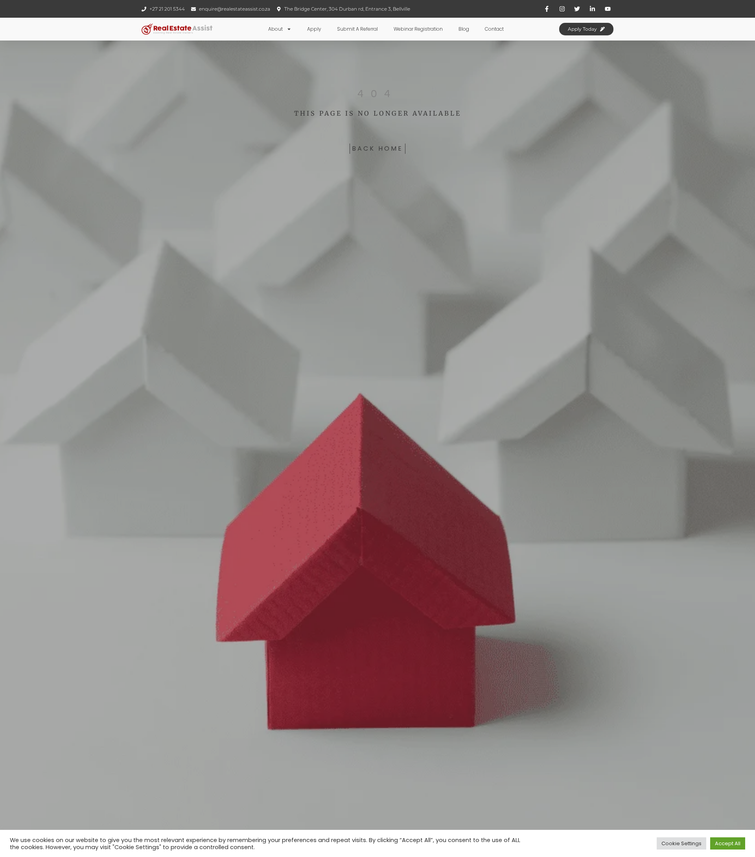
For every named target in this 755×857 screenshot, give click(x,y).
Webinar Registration (418, 29)
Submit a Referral (357, 29)
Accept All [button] (727, 843)
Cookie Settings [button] (681, 843)
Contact (494, 29)
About (275, 29)
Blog (464, 29)
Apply (314, 29)
